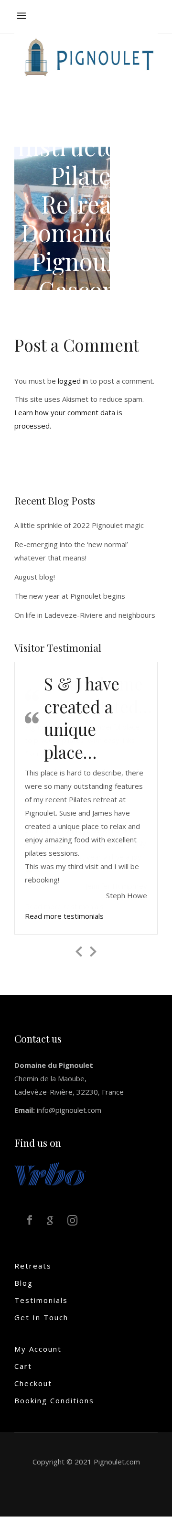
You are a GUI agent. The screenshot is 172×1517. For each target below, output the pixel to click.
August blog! (34, 576)
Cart (23, 1356)
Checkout (33, 1373)
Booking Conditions (54, 1391)
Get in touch (41, 1308)
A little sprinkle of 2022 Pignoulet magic (79, 525)
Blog (23, 1273)
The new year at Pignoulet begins (69, 596)
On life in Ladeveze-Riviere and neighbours (84, 615)
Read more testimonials (64, 906)
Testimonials (41, 1290)
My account (38, 1339)
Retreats (33, 1256)
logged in (73, 381)
